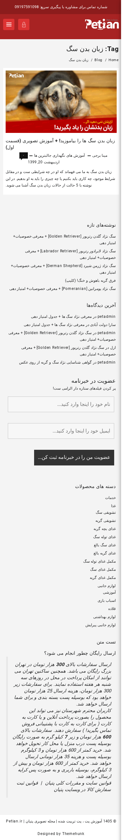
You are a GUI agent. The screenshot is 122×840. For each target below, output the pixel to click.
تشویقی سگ (106, 512)
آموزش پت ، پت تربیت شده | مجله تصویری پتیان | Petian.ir (54, 821)
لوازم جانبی (107, 586)
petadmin (107, 316)
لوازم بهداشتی (104, 617)
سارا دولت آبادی (103, 325)
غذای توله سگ (104, 537)
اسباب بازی (107, 600)
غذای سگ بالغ (105, 545)
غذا (113, 506)
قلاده (112, 608)
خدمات (110, 498)
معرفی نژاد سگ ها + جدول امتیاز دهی (61, 316)
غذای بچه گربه (105, 529)
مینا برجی (100, 155)
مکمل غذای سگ (103, 569)
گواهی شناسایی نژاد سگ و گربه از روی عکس (55, 362)
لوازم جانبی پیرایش (100, 625)
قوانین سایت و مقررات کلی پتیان (78, 783)
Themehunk (73, 834)
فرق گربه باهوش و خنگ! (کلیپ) (90, 280)
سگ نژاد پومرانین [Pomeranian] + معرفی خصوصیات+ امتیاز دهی (62, 288)
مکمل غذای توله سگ (99, 561)
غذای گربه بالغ (105, 553)
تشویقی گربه (105, 520)
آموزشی (109, 592)
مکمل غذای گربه (103, 577)
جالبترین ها (43, 155)
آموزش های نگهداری (69, 155)
